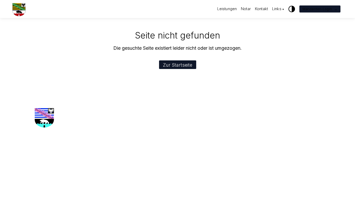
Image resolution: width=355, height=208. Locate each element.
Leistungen (227, 8)
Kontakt (261, 8)
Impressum (98, 140)
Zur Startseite (177, 65)
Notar (246, 8)
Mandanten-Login (320, 9)
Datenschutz (99, 147)
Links (278, 8)
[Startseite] (18, 9)
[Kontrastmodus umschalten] (291, 9)
